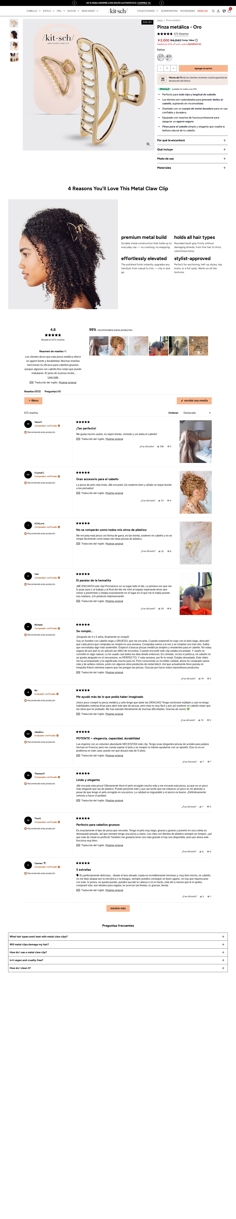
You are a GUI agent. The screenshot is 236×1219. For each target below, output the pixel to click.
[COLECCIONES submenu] (157, 11)
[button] (172, 34)
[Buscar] (213, 10)
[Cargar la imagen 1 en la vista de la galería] (14, 23)
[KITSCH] (118, 11)
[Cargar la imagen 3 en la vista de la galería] (14, 45)
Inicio (160, 20)
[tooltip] (65, 351)
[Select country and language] (224, 11)
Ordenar (173, 412)
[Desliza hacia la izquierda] (74, 3)
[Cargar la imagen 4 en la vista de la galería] (14, 57)
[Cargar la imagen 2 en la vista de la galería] (14, 34)
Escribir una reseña (198, 401)
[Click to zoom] (148, 144)
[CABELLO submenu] (40, 11)
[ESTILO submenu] (54, 11)
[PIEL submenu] (64, 11)
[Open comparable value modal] (196, 40)
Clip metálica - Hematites (168, 57)
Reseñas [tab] (32, 392)
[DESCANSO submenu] (97, 11)
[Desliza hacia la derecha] (161, 3)
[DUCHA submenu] (78, 11)
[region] (118, 3)
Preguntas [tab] (53, 392)
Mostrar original (67, 382)
